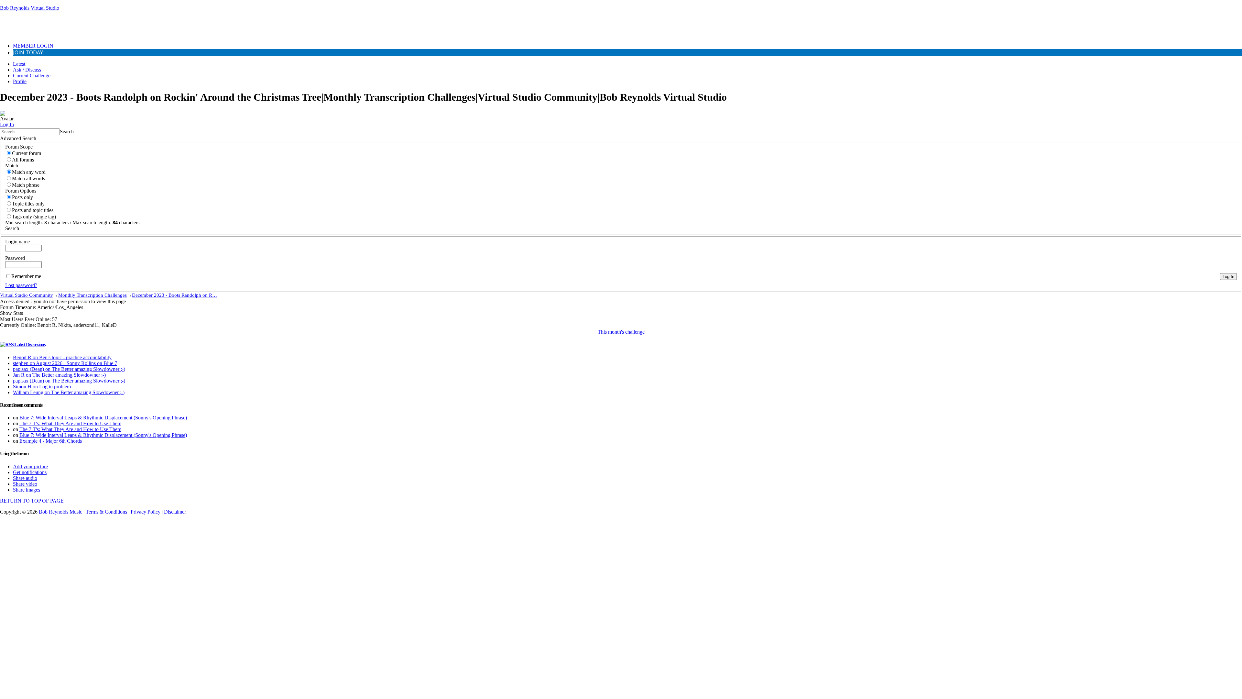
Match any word (29, 172)
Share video (25, 484)
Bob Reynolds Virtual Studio (29, 8)
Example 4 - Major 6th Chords (50, 441)
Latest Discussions (29, 344)
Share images (26, 490)
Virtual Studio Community (26, 295)
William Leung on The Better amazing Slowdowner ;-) (69, 392)
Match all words (28, 178)
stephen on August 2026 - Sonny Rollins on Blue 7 (65, 363)
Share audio (25, 478)
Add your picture (30, 466)
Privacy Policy (145, 512)
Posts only (22, 197)
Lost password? (21, 285)
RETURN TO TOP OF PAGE (32, 501)
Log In (7, 124)
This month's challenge (621, 332)
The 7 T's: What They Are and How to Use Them (70, 423)
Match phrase (25, 185)
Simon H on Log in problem (42, 386)
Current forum (26, 153)
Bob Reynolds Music (60, 512)
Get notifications (30, 472)
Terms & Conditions (106, 512)
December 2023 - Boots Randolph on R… (174, 295)
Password (15, 258)
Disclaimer (175, 512)
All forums (23, 159)
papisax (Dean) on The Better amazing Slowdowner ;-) (69, 369)
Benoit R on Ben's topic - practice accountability (62, 357)
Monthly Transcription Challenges (92, 295)
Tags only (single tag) (34, 216)
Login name (17, 241)
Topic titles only (28, 203)
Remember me (26, 276)
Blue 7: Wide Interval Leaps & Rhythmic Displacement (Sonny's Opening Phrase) (103, 417)
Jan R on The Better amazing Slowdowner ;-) (59, 375)
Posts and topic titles (32, 210)
